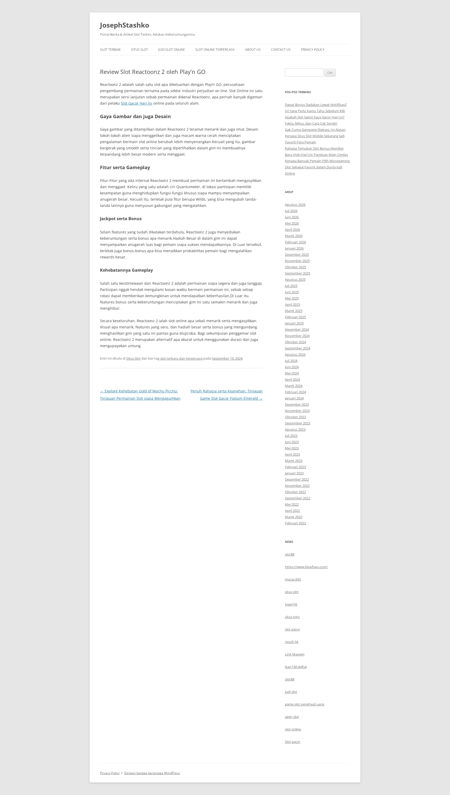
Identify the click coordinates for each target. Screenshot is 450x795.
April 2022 (292, 510)
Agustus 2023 (295, 429)
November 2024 (297, 335)
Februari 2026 (295, 242)
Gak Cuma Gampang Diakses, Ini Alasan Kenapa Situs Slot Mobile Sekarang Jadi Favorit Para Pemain (315, 135)
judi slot (291, 691)
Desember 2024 (297, 329)
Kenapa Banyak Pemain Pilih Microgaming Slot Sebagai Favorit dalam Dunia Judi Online (317, 167)
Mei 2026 (292, 223)
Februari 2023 (295, 467)
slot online (293, 729)
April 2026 (292, 229)
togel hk (291, 604)
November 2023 (297, 410)
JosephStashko (124, 25)
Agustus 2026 (295, 204)
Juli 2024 (291, 360)
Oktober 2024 (295, 342)
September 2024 (297, 348)
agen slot (292, 716)
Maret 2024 (293, 385)
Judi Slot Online (171, 49)
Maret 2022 (293, 516)
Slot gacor (292, 741)
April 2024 (292, 379)
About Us (253, 49)
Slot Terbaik (110, 49)
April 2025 (292, 304)
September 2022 (297, 498)
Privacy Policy (312, 49)
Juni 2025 (292, 292)
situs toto (292, 616)
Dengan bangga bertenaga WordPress (152, 773)
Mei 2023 (292, 448)
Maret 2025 (293, 310)
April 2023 (292, 454)
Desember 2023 (297, 404)
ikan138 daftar (296, 666)
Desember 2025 (297, 254)
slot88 (289, 554)
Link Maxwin (294, 654)
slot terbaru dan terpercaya (181, 358)
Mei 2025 (292, 298)
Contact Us (281, 49)
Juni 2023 (292, 442)
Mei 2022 (292, 504)
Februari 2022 (295, 523)
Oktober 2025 (295, 267)
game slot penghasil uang (304, 704)
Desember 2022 (297, 479)
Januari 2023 (294, 473)
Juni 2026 (292, 217)
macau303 (293, 579)
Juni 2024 (292, 367)
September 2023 (297, 423)
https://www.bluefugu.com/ (306, 566)
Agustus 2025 (295, 279)
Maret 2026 (293, 235)
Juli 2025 (291, 285)
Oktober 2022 (295, 491)
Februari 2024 (295, 392)
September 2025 (297, 273)
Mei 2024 (292, 373)
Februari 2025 (295, 317)
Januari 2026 (294, 248)
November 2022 (297, 485)
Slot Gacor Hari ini (136, 103)
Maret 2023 (293, 460)
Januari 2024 (294, 398)
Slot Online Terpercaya (215, 49)
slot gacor (292, 629)
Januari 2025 (294, 323)
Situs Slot (139, 49)
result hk (291, 641)
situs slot (292, 591)
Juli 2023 (291, 435)
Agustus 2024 (295, 354)
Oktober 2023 (295, 417)
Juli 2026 (291, 210)
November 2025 (297, 260)
